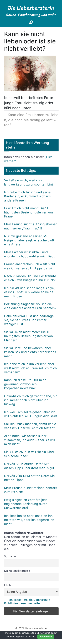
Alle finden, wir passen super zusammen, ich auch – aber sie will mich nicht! (29, 440)
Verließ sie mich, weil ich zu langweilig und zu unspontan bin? (28, 182)
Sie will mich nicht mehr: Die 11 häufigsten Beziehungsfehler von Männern (28, 336)
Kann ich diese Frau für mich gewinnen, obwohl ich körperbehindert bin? (25, 384)
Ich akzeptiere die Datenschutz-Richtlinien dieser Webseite (27, 601)
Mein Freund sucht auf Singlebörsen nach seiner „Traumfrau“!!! (31, 226)
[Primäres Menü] (31, 22)
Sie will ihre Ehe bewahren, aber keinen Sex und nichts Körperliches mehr (30, 352)
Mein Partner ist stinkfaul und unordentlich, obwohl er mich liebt (29, 254)
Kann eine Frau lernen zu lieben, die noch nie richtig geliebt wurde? (31, 120)
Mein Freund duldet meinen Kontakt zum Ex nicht (30, 490)
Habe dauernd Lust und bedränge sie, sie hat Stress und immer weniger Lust (29, 320)
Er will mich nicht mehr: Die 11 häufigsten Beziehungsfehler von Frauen (28, 212)
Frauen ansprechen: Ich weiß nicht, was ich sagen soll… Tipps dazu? (30, 266)
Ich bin (8, 585)
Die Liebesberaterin (31, 8)
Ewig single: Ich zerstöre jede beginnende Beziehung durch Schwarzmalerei (26, 504)
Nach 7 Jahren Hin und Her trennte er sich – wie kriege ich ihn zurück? (30, 278)
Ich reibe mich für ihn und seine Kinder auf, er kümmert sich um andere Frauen (27, 196)
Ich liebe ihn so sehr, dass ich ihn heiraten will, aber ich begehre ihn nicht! (29, 520)
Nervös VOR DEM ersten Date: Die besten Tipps (29, 478)
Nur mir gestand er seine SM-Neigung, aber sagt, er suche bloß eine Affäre (29, 240)
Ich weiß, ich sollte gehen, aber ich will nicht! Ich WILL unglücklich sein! (30, 414)
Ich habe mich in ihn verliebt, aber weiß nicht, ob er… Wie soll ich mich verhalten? (30, 368)
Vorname (10, 556)
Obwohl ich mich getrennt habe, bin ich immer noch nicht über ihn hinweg (30, 400)
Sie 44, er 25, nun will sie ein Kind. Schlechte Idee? (29, 454)
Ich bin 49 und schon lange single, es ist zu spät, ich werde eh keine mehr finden (29, 292)
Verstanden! (45, 636)
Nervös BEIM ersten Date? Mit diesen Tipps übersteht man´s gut (29, 466)
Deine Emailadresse (17, 570)
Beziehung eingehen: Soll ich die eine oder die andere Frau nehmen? (30, 306)
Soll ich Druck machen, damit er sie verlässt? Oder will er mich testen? (30, 426)
